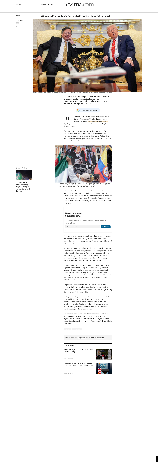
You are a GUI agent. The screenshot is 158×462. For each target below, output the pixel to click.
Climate (83, 11)
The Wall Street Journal (110, 11)
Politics (43, 11)
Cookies (157, 459)
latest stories (100, 337)
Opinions (91, 11)
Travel (77, 11)
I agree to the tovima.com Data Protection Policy (70, 230)
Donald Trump (77, 329)
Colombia (67, 329)
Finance (63, 11)
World (50, 11)
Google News (82, 337)
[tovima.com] (79, 4)
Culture (70, 11)
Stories (98, 11)
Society (56, 11)
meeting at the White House (98, 121)
